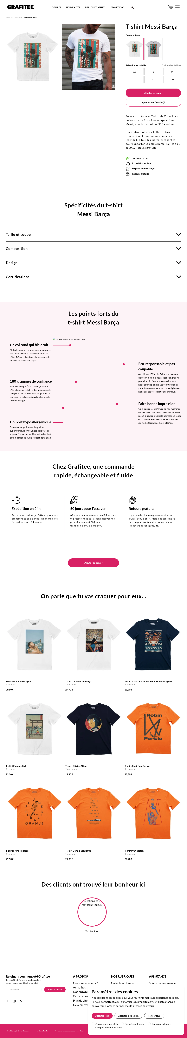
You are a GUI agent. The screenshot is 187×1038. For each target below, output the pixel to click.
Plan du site (80, 1000)
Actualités (79, 987)
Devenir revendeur (85, 1005)
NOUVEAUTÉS (73, 7)
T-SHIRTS (56, 7)
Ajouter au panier (153, 92)
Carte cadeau (81, 996)
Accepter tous (102, 1015)
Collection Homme (122, 983)
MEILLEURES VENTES (95, 7)
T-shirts (18, 17)
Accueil (10, 17)
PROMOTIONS (117, 7)
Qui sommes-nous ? (85, 983)
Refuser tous (154, 1015)
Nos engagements (84, 991)
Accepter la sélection (128, 1015)
